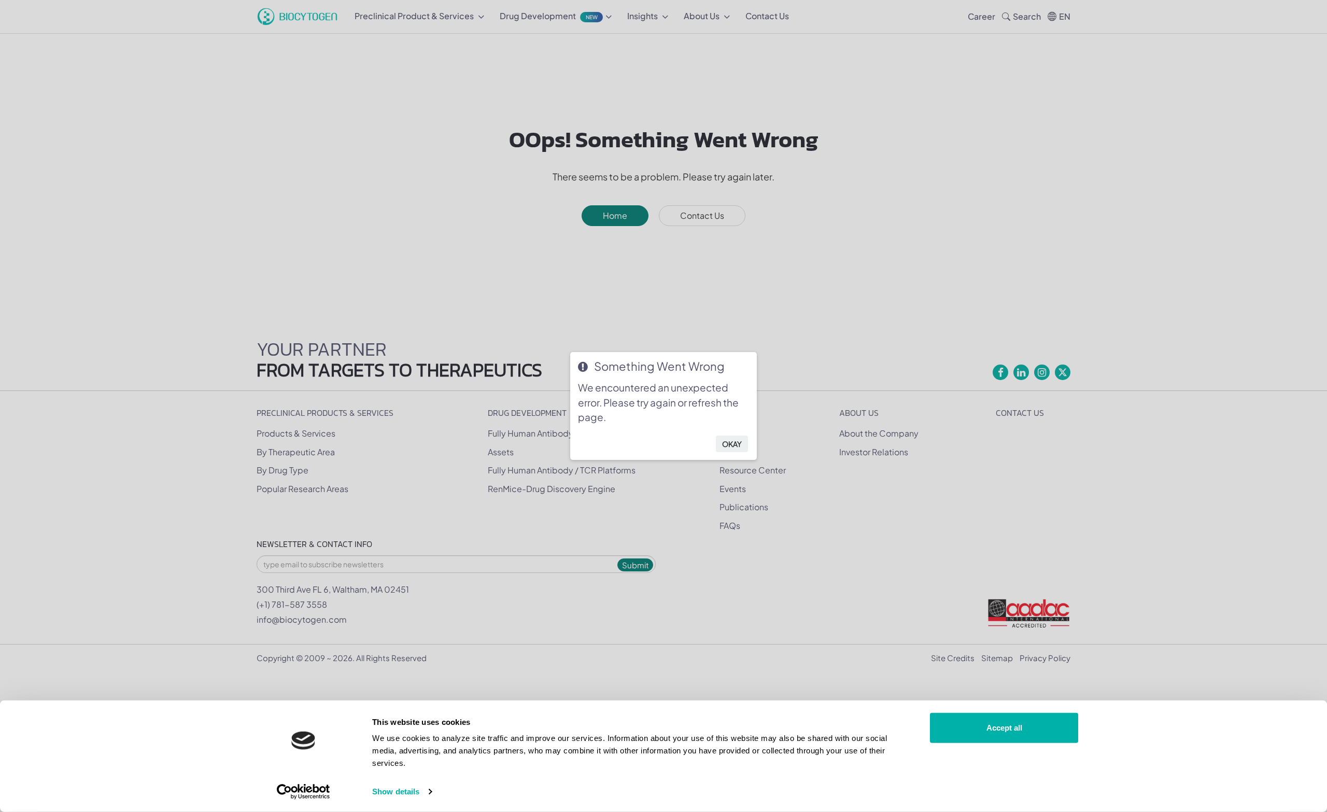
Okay (732, 444)
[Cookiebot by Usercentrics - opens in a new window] (303, 792)
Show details (395, 791)
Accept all (1004, 727)
